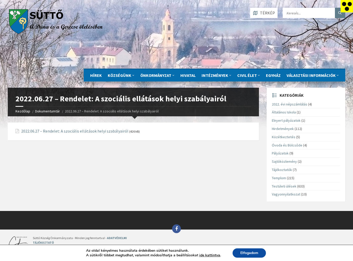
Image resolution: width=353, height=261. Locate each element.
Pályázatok (280, 153)
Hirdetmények (283, 128)
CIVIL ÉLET (247, 75)
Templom (279, 178)
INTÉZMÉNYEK (215, 75)
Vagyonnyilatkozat (286, 194)
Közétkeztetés (283, 137)
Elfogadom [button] (249, 252)
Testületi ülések (284, 186)
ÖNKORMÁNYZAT (155, 75)
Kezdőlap (23, 111)
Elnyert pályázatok (286, 120)
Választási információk (311, 75)
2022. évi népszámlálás (289, 104)
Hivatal (188, 75)
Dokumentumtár (47, 111)
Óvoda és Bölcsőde (287, 145)
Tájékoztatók (282, 169)
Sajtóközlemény (284, 161)
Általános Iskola (284, 112)
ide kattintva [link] (209, 255)
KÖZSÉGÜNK (119, 75)
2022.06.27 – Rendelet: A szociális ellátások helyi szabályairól (74, 131)
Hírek (96, 75)
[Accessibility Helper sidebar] (347, 6)
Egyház (273, 75)
